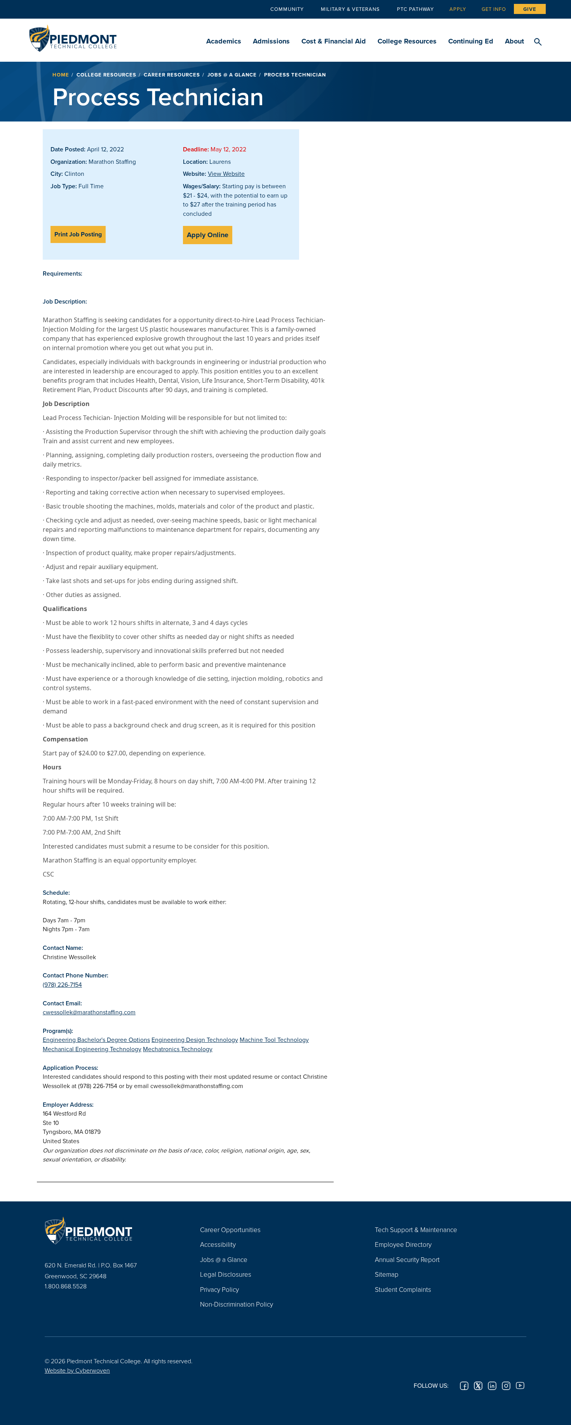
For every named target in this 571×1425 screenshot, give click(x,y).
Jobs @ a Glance (232, 74)
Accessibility (218, 1244)
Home (60, 74)
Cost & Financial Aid (333, 41)
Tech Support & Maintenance (416, 1229)
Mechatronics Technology (177, 1049)
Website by (77, 1370)
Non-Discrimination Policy (236, 1304)
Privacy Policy (219, 1289)
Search (538, 42)
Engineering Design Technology (194, 1039)
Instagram (506, 1386)
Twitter (478, 1386)
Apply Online (207, 235)
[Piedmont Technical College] (111, 1230)
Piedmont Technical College (73, 35)
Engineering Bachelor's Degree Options (96, 1039)
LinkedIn (492, 1386)
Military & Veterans (350, 8)
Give (529, 9)
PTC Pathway (415, 8)
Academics (223, 41)
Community (287, 8)
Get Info (494, 8)
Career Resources (172, 74)
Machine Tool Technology (274, 1039)
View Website (226, 173)
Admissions (271, 41)
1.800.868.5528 (66, 1286)
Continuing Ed (470, 41)
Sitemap (387, 1274)
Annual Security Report (407, 1259)
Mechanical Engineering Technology (92, 1049)
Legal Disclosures (225, 1274)
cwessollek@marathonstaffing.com (89, 1012)
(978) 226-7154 (62, 984)
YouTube (520, 1386)
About (514, 41)
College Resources (407, 41)
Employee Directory (403, 1244)
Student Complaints (403, 1289)
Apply (457, 8)
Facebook (464, 1386)
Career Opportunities (230, 1229)
